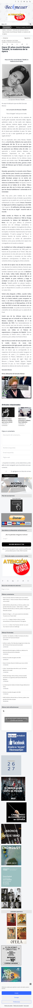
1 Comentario (5, 424)
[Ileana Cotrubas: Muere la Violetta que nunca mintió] (8, 408)
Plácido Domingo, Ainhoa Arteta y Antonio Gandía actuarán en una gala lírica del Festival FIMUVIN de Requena (15, 677)
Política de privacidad (18, 1005)
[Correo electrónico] (28, 580)
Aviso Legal (26, 1005)
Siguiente (27, 38)
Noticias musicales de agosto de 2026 (12, 657)
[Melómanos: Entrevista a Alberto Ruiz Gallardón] (24, 408)
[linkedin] (27, 1)
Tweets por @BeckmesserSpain (16, 719)
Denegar (16, 997)
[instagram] (21, 1)
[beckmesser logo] (16, 3)
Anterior (5, 38)
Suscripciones (16, 498)
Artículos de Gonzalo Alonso (14, 42)
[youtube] (24, 1)
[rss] (30, 1)
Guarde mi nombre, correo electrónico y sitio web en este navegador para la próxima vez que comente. (16, 465)
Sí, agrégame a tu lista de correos (21, 471)
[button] (30, 984)
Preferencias (16, 1002)
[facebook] (15, 1)
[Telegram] (23, 580)
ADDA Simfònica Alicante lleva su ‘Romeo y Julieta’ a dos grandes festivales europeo (16, 608)
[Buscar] (30, 24)
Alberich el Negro (7, 614)
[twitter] (18, 1)
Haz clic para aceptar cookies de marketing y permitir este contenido (16, 719)
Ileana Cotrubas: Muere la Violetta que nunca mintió (15, 663)
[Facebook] (2, 580)
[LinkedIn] (12, 580)
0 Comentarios (22, 424)
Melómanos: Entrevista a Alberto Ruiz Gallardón (24, 420)
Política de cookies (8, 1005)
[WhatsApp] (18, 580)
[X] (7, 580)
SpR (5, 40)
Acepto (16, 993)
